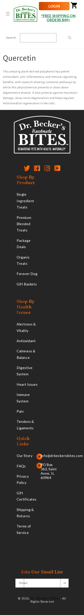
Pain (20, 411)
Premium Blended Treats (24, 223)
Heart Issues (27, 384)
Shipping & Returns (25, 512)
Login (54, 6)
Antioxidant (26, 341)
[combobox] (38, 37)
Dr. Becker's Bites (45, 598)
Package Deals (23, 243)
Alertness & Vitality (26, 327)
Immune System (23, 397)
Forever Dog (27, 273)
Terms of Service (24, 529)
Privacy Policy (23, 479)
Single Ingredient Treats (25, 200)
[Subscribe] (64, 583)
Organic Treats (23, 260)
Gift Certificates (26, 496)
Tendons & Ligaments (25, 424)
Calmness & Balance (26, 354)
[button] (8, 13)
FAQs (21, 466)
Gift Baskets (27, 284)
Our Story (24, 455)
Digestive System (24, 371)
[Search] (69, 37)
